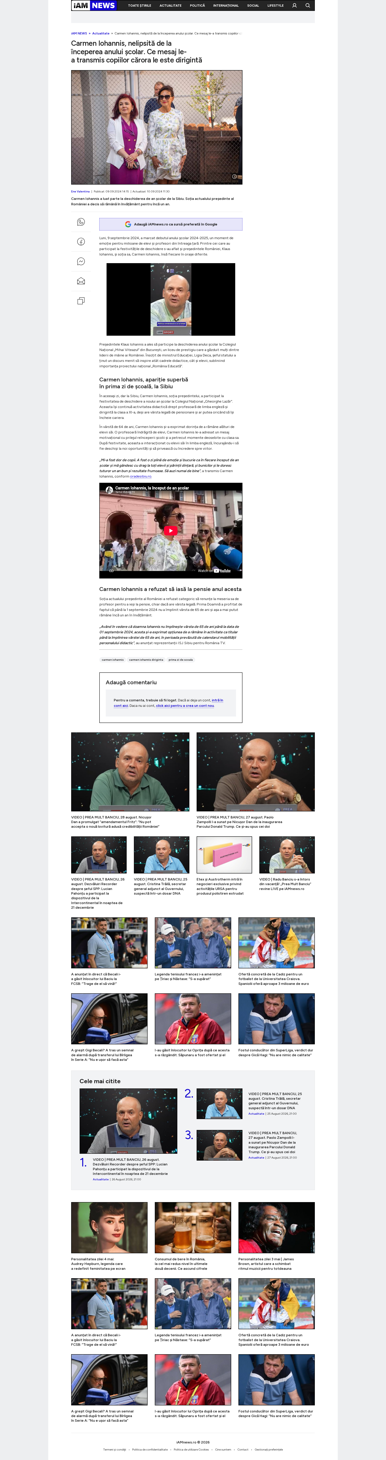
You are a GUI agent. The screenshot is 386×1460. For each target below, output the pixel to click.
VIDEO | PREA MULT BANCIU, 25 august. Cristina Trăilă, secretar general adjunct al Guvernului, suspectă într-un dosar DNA (161, 873)
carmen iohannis (113, 659)
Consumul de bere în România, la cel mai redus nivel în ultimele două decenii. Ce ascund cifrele (193, 1236)
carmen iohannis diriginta (146, 659)
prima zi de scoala (181, 659)
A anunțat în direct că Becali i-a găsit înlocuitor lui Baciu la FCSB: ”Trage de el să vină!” (109, 951)
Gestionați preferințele (269, 1449)
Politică (197, 5)
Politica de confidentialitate (150, 1449)
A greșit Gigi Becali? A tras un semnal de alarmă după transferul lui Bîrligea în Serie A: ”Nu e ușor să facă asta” (109, 1027)
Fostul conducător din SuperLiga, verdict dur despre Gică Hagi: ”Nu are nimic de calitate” (276, 1027)
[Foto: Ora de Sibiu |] (234, 176)
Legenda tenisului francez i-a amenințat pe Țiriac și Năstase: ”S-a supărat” (193, 951)
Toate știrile (139, 5)
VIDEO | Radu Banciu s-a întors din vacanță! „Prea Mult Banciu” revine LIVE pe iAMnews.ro (287, 873)
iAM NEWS (79, 33)
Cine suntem (223, 1449)
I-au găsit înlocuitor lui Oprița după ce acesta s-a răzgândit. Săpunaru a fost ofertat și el (193, 1027)
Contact (242, 1449)
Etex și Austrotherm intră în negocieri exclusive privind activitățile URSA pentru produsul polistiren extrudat (224, 873)
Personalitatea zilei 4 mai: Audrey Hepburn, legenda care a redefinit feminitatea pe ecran (109, 1236)
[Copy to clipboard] (81, 301)
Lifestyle (276, 5)
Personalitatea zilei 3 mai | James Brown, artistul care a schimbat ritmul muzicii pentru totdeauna (276, 1236)
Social (253, 5)
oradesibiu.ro (140, 476)
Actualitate (171, 5)
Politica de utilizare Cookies (191, 1449)
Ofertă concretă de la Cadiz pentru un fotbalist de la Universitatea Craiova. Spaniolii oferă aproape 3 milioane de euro (276, 951)
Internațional (226, 5)
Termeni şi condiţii (114, 1449)
